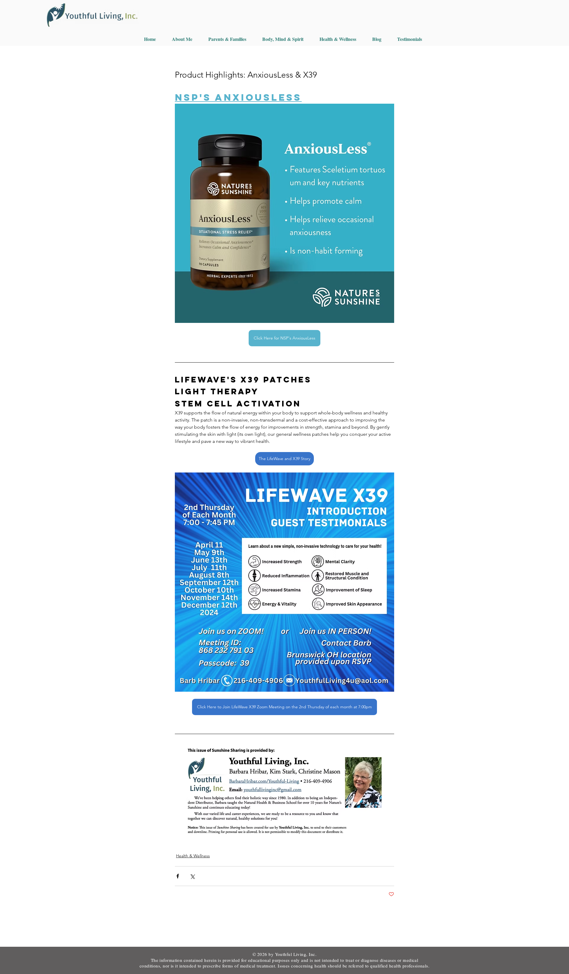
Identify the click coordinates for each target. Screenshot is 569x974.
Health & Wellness (193, 855)
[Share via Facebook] (177, 876)
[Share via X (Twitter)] (192, 876)
